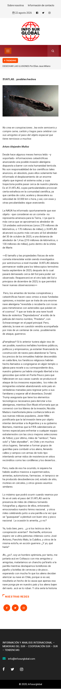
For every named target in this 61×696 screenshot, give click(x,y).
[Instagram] (49, 13)
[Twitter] (43, 13)
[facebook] (37, 13)
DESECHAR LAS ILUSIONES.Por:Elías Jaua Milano (26, 66)
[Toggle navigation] (8, 51)
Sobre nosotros (15, 5)
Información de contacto (41, 5)
